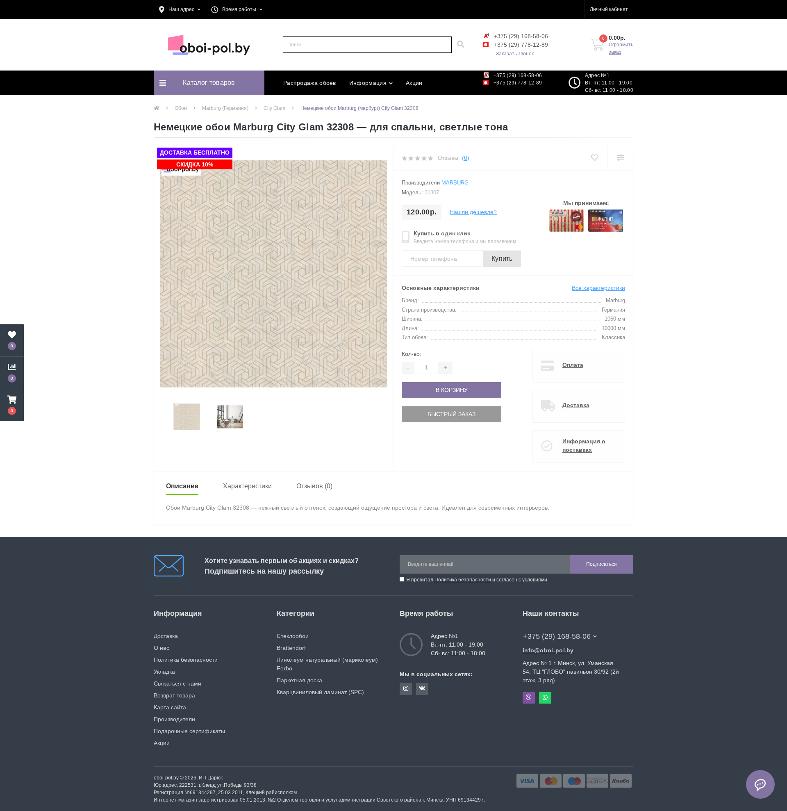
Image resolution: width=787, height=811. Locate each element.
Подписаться (601, 564)
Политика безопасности (462, 580)
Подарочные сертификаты (189, 731)
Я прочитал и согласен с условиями (476, 580)
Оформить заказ (621, 48)
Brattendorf (291, 648)
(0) (465, 158)
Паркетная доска (299, 680)
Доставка (575, 405)
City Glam (274, 108)
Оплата (572, 365)
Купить (502, 258)
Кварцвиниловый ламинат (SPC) (320, 692)
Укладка (164, 671)
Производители (174, 719)
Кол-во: (411, 354)
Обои (181, 108)
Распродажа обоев (309, 83)
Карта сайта (170, 707)
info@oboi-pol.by (548, 650)
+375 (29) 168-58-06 (520, 36)
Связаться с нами (177, 683)
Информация (368, 83)
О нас (161, 648)
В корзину (430, 390)
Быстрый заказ (429, 414)
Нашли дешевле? (473, 212)
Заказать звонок (515, 54)
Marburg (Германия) (225, 108)
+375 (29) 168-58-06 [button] (557, 636)
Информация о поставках (583, 445)
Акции (414, 83)
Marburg (455, 183)
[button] (180, 9)
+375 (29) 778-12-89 (520, 44)
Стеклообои (293, 636)
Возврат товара (174, 695)
